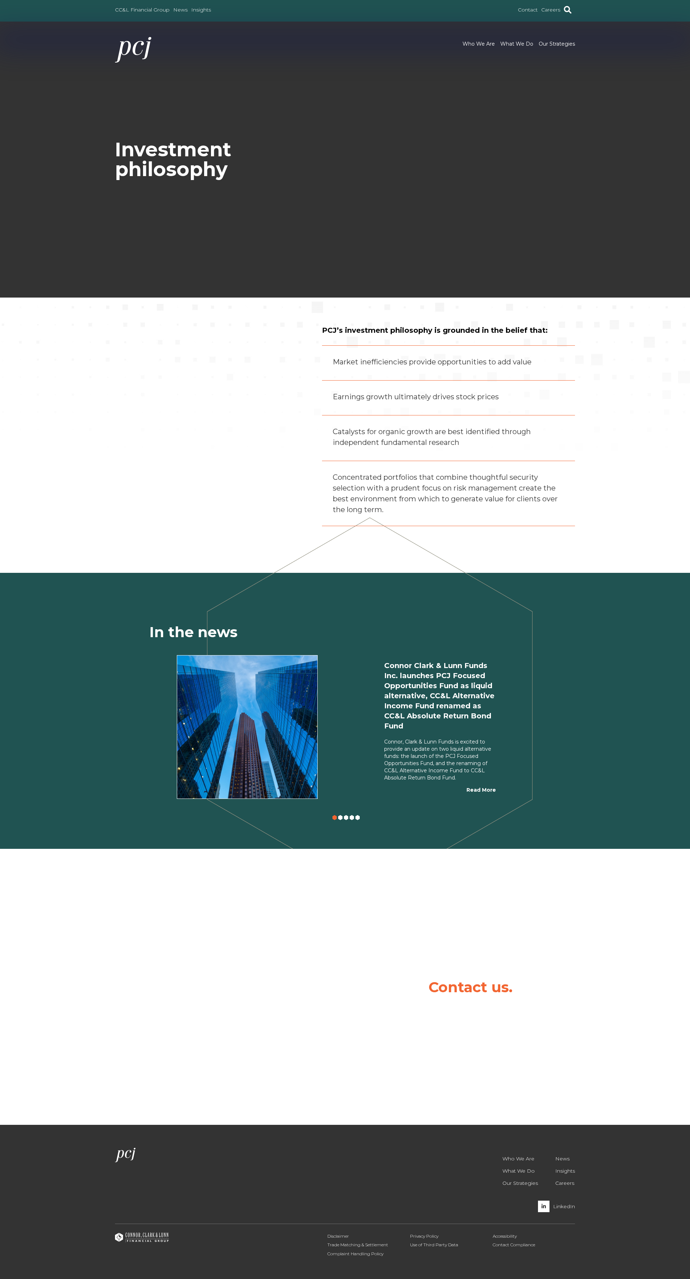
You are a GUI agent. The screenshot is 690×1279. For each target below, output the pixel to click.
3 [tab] (347, 818)
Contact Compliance (514, 1244)
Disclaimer (338, 1236)
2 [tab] (341, 818)
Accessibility (505, 1236)
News (562, 1158)
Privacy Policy (424, 1236)
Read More (481, 790)
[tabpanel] (345, 727)
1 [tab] (336, 818)
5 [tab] (359, 818)
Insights (565, 1171)
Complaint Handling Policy (355, 1253)
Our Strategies (557, 44)
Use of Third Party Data (434, 1244)
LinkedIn (564, 1206)
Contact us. (470, 987)
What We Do (516, 44)
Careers (564, 1183)
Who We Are (479, 44)
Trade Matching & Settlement (357, 1244)
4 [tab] (353, 818)
